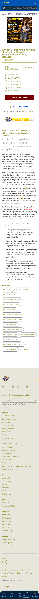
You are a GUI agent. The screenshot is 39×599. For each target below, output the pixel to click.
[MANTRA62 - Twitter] (32, 386)
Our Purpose (6, 521)
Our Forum (5, 527)
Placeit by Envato (8, 573)
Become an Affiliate (8, 506)
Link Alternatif (26, 596)
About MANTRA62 (8, 416)
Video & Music (7, 481)
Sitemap (5, 576)
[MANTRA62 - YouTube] (17, 386)
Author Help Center (8, 546)
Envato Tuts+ (19, 570)
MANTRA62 (8, 59)
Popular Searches (8, 438)
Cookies (5, 463)
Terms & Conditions (9, 450)
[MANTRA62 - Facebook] (12, 386)
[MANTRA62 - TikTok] (8, 386)
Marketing (5, 487)
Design (4, 484)
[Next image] (34, 29)
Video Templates (8, 425)
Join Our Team (7, 524)
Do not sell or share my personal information (17, 466)
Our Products (6, 518)
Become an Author (8, 539)
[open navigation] (35, 2)
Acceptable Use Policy (10, 456)
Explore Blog (6, 494)
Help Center (6, 503)
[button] (19, 30)
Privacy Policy (20, 404)
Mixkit (19, 573)
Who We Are (6, 515)
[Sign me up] (35, 400)
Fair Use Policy (7, 460)
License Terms (7, 447)
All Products (29, 573)
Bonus (4, 596)
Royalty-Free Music (8, 428)
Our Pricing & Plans (9, 419)
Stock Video (6, 422)
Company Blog (7, 531)
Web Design (6, 491)
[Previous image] (4, 29)
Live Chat (35, 596)
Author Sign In (7, 542)
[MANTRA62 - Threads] (22, 386)
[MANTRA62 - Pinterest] (27, 386)
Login (12, 596)
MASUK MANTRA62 (29, 112)
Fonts (4, 435)
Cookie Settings (7, 469)
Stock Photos (6, 432)
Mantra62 (29, 209)
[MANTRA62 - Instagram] (3, 386)
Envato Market (7, 570)
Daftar (19, 596)
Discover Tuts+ (7, 478)
